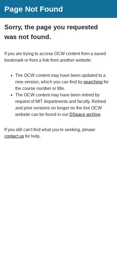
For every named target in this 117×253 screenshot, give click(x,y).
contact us (14, 136)
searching (93, 82)
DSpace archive (84, 114)
